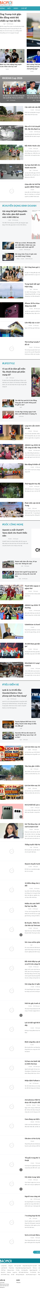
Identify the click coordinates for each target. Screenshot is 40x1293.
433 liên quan (13, 699)
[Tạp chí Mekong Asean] (26, 508)
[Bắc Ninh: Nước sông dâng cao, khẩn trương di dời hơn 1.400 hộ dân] (11, 152)
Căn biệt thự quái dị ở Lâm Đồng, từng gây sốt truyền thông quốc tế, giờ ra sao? (26, 403)
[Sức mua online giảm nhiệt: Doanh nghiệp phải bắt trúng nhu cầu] (11, 948)
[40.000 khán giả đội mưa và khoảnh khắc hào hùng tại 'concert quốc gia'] (11, 650)
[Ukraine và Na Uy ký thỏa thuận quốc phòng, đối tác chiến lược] (11, 1145)
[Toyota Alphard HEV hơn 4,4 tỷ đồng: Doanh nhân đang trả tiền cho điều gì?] (8, 724)
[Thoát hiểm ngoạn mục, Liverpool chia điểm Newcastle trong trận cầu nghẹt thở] (11, 592)
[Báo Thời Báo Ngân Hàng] (4, 220)
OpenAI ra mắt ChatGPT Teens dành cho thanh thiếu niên (14, 533)
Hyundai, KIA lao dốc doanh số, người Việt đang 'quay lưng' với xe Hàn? (25, 735)
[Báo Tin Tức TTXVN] (26, 148)
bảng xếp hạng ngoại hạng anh (23, 1268)
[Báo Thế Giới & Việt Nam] (26, 610)
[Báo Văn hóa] (26, 486)
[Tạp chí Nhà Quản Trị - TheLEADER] (26, 888)
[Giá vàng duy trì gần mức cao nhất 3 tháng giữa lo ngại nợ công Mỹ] (11, 990)
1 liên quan (11, 377)
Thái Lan (35, 1268)
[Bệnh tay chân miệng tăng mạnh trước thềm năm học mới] (12, 56)
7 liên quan (34, 1218)
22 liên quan (35, 908)
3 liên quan (35, 649)
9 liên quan (35, 591)
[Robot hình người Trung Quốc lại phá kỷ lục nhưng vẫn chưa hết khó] (8, 575)
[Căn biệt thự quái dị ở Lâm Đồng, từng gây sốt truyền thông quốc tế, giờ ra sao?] (8, 403)
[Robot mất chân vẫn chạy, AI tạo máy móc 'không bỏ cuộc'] (8, 564)
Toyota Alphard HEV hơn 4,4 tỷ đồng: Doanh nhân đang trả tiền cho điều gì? (25, 724)
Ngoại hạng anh (33, 1270)
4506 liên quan (27, 249)
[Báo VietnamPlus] (27, 627)
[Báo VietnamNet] (26, 170)
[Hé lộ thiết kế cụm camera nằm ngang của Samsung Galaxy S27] (11, 811)
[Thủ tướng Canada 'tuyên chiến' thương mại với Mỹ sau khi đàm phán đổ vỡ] (11, 348)
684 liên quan (37, 308)
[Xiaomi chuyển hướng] (11, 870)
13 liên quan (35, 170)
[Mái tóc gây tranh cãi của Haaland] (11, 1010)
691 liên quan (37, 347)
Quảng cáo (2, 1287)
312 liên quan (36, 1083)
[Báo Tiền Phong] (26, 289)
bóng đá (10, 1265)
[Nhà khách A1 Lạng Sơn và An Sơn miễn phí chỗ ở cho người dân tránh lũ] (11, 669)
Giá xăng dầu (24, 1270)
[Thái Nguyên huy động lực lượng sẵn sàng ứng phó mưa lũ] (11, 490)
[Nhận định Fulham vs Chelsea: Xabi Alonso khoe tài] (11, 1087)
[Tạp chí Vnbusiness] (27, 769)
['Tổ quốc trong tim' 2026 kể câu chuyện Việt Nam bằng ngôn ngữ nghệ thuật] (11, 1164)
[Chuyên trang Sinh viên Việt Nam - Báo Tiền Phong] (26, 829)
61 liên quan (12, 100)
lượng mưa (4, 1265)
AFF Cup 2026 (17, 1265)
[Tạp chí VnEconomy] (26, 347)
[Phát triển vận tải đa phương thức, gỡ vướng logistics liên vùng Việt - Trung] (11, 509)
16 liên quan (24, 578)
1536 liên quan (36, 450)
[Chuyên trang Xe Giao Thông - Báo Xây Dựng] (4, 699)
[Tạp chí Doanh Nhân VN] (16, 249)
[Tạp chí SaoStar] (27, 847)
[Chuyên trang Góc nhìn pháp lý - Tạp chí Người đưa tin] (4, 100)
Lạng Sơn (15, 1272)
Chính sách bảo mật (4, 1285)
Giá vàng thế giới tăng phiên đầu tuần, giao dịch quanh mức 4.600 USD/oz (14, 214)
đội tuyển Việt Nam (23, 1272)
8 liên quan (35, 148)
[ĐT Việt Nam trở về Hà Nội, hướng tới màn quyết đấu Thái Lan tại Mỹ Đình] (14, 87)
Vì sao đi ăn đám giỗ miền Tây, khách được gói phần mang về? (13, 372)
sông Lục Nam (10, 1270)
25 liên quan (36, 888)
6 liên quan (37, 110)
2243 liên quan (36, 1006)
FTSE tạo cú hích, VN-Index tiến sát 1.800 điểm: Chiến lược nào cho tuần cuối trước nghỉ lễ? (25, 245)
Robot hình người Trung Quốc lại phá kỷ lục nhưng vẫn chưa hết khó (26, 574)
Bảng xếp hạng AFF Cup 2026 (30, 1265)
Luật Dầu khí (4, 1268)
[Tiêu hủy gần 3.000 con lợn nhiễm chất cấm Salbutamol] (11, 772)
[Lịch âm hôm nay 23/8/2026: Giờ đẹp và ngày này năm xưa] (11, 753)
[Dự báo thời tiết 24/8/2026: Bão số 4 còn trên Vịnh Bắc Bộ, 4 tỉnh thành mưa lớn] (11, 171)
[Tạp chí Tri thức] (26, 270)
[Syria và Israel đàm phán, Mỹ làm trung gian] (11, 1241)
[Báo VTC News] (29, 100)
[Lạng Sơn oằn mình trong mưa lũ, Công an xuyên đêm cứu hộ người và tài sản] (11, 432)
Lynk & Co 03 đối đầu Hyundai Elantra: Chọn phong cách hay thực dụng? (14, 693)
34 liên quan (36, 966)
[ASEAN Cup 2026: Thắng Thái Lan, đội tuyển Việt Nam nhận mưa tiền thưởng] (11, 612)
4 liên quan (35, 431)
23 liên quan (15, 538)
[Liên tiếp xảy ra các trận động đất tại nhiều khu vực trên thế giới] (11, 329)
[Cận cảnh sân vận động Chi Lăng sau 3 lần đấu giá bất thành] (11, 113)
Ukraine (9, 1272)
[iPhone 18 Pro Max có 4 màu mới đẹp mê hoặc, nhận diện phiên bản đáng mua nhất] (11, 310)
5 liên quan (35, 769)
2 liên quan (35, 289)
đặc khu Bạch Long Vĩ (31, 1274)
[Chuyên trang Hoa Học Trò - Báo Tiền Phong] (26, 909)
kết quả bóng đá (20, 1274)
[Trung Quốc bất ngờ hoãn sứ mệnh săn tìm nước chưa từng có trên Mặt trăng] (11, 290)
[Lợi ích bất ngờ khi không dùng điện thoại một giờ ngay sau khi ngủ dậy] (11, 1029)
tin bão (18, 1270)
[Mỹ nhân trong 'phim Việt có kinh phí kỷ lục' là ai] (11, 1183)
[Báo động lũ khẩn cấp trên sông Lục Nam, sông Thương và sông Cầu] (11, 471)
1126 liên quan (10, 23)
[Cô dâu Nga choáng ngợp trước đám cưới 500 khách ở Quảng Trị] (8, 414)
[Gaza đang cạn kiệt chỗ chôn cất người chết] (11, 1125)
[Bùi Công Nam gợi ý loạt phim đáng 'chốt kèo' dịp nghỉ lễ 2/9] (11, 274)
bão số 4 (3, 1272)
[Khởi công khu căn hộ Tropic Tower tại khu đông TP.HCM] (11, 1048)
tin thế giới (33, 1272)
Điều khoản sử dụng (4, 1284)
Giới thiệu (2, 1282)
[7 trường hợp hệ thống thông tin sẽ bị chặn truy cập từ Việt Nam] (11, 1222)
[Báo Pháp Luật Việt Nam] (26, 131)
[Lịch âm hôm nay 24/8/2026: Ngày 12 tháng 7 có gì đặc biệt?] (11, 792)
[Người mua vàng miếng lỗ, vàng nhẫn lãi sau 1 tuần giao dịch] (11, 1203)
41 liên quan (36, 325)
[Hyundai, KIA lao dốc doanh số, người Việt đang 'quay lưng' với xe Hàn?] (8, 736)
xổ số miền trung (5, 1274)
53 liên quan (36, 486)
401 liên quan (15, 220)
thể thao (3, 1270)
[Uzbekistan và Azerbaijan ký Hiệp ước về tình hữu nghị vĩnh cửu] (11, 631)
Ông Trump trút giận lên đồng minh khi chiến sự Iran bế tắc (10, 17)
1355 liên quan (36, 1066)
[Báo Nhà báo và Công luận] (2, 69)
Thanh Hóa (11, 1268)
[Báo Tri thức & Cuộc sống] (27, 467)
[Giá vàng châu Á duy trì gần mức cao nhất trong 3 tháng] (8, 257)
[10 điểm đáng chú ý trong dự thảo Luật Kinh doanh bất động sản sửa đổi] (11, 889)
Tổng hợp (18, 1282)
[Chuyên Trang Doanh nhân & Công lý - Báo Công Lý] (17, 728)
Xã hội (12, 1274)
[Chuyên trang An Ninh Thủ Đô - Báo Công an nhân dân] (1, 24)
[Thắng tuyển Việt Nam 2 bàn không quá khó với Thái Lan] (11, 851)
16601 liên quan (29, 258)
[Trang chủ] (6, 3)
